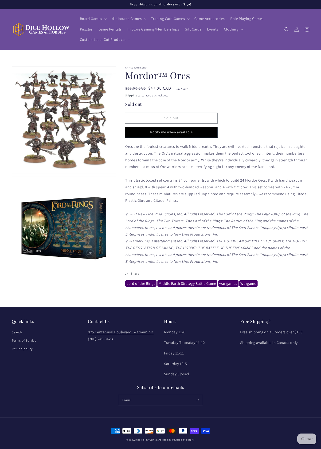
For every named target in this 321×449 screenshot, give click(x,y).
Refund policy (22, 349)
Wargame (248, 283)
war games (228, 283)
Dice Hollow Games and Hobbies (153, 439)
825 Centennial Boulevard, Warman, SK (121, 332)
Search (17, 332)
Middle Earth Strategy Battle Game (187, 283)
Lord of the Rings (140, 283)
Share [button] (135, 273)
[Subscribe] (197, 400)
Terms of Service (24, 340)
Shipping (131, 95)
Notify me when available (171, 132)
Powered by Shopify (183, 439)
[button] (93, 19)
